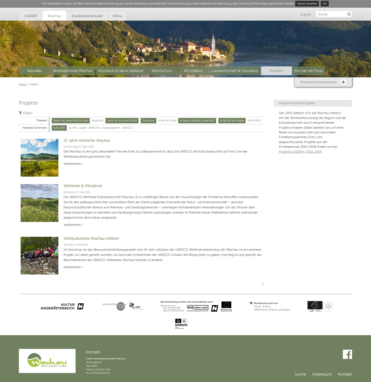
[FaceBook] (347, 355)
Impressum (322, 374)
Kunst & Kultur (167, 120)
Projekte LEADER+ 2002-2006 (300, 152)
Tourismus (148, 120)
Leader (82, 127)
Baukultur (97, 120)
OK (325, 3)
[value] (349, 14)
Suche (300, 374)
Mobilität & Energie (232, 120)
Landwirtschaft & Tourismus (235, 71)
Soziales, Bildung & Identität (197, 120)
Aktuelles (34, 71)
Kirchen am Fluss (308, 71)
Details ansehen (307, 3)
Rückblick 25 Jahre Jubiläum (120, 71)
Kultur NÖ (59, 127)
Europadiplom (111, 127)
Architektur (193, 71)
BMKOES (94, 127)
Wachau (23, 84)
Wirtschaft (254, 120)
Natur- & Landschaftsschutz (70, 120)
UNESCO (127, 127)
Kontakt (345, 374)
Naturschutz (162, 71)
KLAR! (72, 127)
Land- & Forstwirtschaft (122, 120)
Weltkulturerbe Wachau (73, 71)
